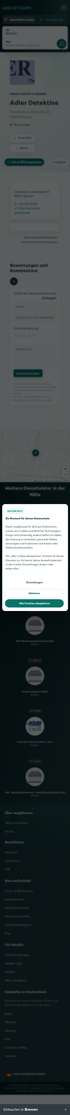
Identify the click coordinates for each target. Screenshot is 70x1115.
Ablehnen (34, 593)
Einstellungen (34, 582)
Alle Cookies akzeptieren (34, 603)
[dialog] (35, 557)
